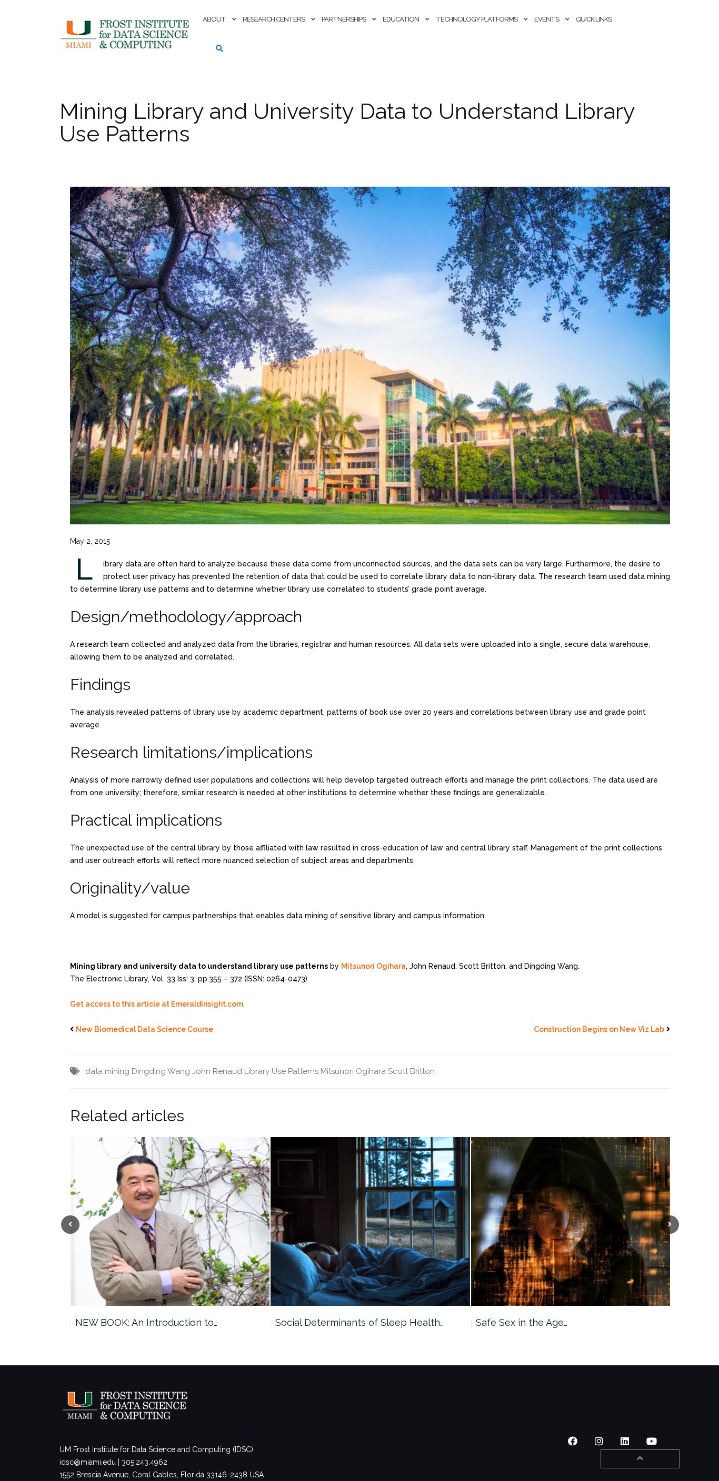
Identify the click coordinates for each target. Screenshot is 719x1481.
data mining (107, 1071)
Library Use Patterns (281, 1071)
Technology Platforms (476, 19)
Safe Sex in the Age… (321, 1322)
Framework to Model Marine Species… (560, 1322)
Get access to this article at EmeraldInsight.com (156, 1004)
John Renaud (217, 1071)
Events (546, 19)
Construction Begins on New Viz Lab (599, 1029)
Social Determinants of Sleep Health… (159, 1322)
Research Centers (274, 19)
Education (401, 19)
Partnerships (344, 19)
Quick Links (594, 19)
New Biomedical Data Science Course (144, 1029)
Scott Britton (411, 1071)
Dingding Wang (161, 1071)
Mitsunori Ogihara (373, 966)
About (214, 19)
